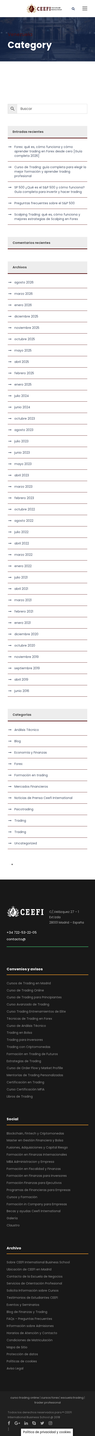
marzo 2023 (23, 486)
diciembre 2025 (26, 316)
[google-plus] (17, 1423)
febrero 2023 (24, 498)
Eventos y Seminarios (23, 1305)
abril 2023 (21, 475)
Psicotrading (23, 809)
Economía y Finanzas (30, 752)
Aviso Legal (15, 1368)
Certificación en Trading (25, 1082)
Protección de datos (22, 1354)
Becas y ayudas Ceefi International (34, 1211)
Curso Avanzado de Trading (28, 1004)
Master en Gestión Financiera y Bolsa (35, 1140)
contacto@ (16, 939)
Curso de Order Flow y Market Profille (35, 1068)
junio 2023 (22, 452)
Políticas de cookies (22, 1361)
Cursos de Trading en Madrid (29, 983)
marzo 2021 (23, 600)
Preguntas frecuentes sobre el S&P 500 (44, 203)
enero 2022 (23, 566)
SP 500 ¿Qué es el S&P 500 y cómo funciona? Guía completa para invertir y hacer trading (49, 189)
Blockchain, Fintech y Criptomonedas (35, 1133)
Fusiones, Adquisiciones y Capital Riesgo (37, 1147)
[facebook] (9, 1423)
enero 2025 (23, 384)
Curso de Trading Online (25, 990)
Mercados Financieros (31, 786)
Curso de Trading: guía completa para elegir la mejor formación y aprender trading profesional (50, 171)
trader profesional (47, 1402)
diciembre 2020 (26, 634)
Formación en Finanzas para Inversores (37, 1175)
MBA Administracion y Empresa (30, 1161)
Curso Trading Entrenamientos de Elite (36, 1011)
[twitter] (42, 1423)
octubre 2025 (24, 339)
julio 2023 (21, 441)
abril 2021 (21, 589)
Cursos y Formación (22, 1197)
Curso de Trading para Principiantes (34, 997)
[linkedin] (26, 1423)
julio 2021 (21, 577)
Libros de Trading (20, 1096)
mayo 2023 (23, 464)
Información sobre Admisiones (30, 1326)
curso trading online (24, 1398)
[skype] (34, 1423)
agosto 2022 (23, 520)
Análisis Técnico (26, 730)
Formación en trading (31, 775)
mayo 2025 (23, 350)
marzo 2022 (23, 554)
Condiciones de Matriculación (30, 1340)
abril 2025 (21, 362)
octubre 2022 (24, 509)
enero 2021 (22, 623)
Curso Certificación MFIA (25, 1089)
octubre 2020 (24, 645)
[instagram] (50, 1423)
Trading (20, 820)
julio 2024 (21, 396)
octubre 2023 (24, 418)
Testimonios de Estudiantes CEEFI (32, 1297)
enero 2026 (23, 305)
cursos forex (50, 1398)
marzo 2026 (23, 293)
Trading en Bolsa (19, 1032)
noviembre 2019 (26, 657)
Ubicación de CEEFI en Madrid (29, 1269)
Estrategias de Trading (24, 1061)
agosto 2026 (24, 282)
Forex (18, 764)
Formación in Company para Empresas (37, 1204)
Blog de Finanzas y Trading (27, 1312)
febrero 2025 (24, 373)
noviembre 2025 (26, 328)
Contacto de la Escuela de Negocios (35, 1276)
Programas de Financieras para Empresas (38, 1190)
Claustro (13, 1225)
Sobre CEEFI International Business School (38, 1262)
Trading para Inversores (25, 1040)
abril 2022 (21, 543)
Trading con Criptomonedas (28, 1047)
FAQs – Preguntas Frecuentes (29, 1319)
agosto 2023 (23, 430)
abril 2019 (21, 679)
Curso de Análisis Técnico (26, 1025)
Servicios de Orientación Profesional (34, 1283)
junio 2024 (22, 407)
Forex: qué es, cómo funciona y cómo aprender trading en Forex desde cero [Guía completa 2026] (48, 151)
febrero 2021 (23, 611)
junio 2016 (21, 691)
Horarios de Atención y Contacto (32, 1333)
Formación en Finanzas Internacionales (37, 1154)
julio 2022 (21, 532)
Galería (12, 1218)
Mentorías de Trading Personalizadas (35, 1075)
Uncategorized (25, 843)
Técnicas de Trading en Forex (29, 1018)
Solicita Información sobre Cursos (33, 1290)
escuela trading (72, 1398)
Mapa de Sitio (17, 1347)
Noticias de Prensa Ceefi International (43, 798)
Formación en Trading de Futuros (32, 1054)
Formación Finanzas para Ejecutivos (34, 1183)
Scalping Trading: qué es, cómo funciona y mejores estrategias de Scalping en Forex (47, 216)
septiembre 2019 (27, 668)
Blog (17, 741)
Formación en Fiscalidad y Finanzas (34, 1169)
